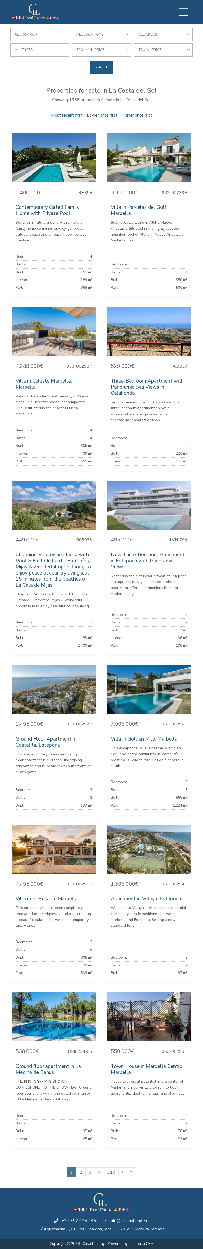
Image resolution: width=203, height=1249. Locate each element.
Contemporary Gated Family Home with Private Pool (48, 210)
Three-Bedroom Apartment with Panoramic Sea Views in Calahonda (147, 387)
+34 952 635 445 (78, 1221)
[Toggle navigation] (183, 12)
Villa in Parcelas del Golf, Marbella (139, 210)
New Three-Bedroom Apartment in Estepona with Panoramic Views (147, 560)
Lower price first (102, 115)
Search (102, 67)
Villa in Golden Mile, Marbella (144, 739)
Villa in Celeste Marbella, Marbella (44, 384)
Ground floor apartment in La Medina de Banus (48, 1069)
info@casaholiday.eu (128, 1221)
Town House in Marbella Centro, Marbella (147, 1069)
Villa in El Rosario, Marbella (47, 898)
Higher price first (137, 115)
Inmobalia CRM (141, 1243)
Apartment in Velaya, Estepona (146, 898)
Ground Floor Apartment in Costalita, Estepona (46, 742)
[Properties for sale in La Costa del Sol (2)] (122, 1172)
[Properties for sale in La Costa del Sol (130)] (131, 1172)
